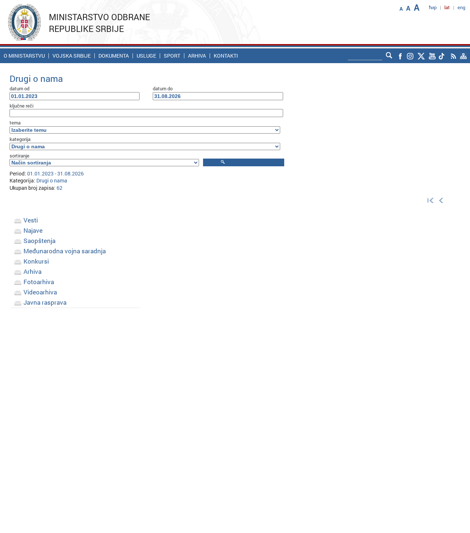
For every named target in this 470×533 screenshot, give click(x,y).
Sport (172, 55)
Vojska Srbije (72, 55)
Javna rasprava (45, 302)
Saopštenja (39, 240)
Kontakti (226, 55)
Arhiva (197, 55)
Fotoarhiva (39, 282)
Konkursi (36, 261)
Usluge (146, 55)
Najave (33, 230)
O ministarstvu (24, 55)
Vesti (31, 220)
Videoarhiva (40, 292)
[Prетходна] (441, 199)
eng (461, 7)
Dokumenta (113, 55)
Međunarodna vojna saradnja (65, 251)
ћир (433, 7)
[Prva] (429, 199)
